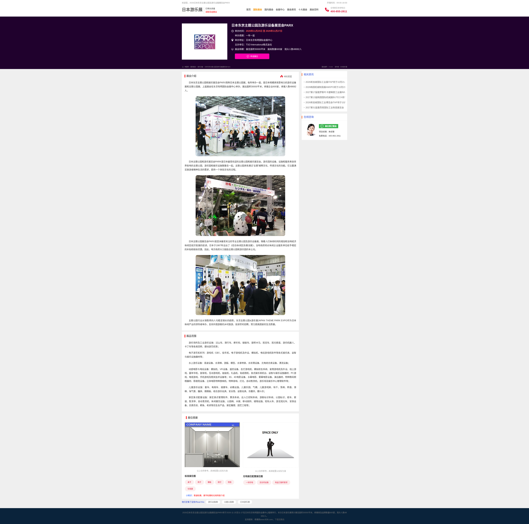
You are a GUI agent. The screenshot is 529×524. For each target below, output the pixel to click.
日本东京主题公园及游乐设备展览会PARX (262, 25)
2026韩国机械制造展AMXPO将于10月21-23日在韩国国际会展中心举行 (340, 87)
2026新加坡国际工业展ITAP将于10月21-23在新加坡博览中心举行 (338, 82)
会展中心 (280, 9)
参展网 (187, 67)
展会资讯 (291, 9)
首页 (248, 9)
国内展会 (268, 9)
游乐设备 (200, 67)
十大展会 (302, 9)
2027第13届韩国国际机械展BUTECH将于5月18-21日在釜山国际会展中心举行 (344, 97)
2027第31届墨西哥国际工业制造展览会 (325, 107)
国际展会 (257, 9)
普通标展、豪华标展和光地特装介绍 (209, 495)
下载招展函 (279, 519)
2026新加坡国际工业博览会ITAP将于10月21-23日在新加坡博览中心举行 (341, 102)
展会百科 (314, 9)
